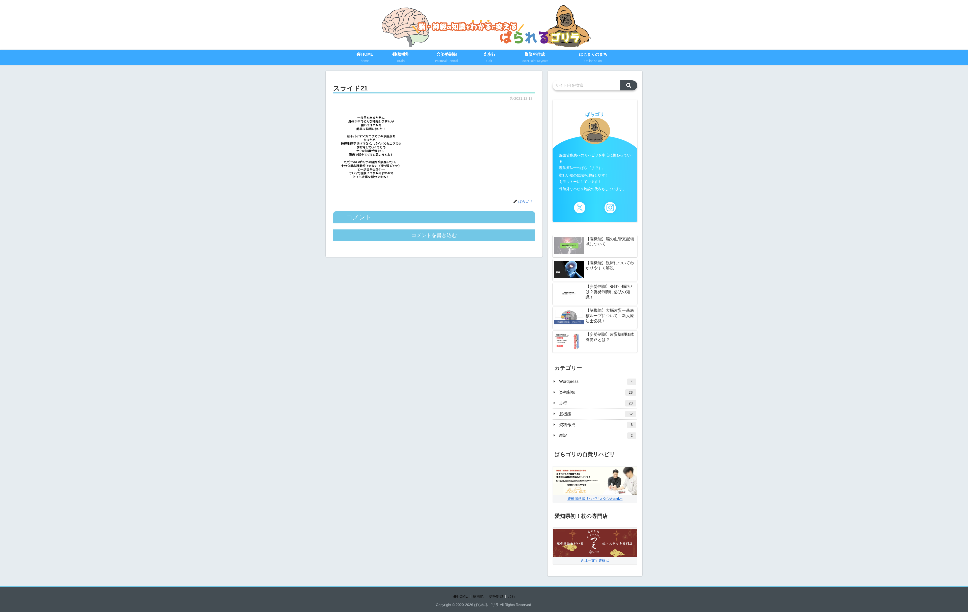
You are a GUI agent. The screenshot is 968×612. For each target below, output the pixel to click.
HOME (462, 596)
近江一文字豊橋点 (595, 560)
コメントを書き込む (434, 235)
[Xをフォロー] (579, 207)
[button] (628, 85)
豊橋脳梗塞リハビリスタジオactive (595, 499)
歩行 (511, 596)
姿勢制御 (496, 596)
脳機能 (478, 596)
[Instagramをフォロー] (610, 207)
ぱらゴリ (594, 114)
